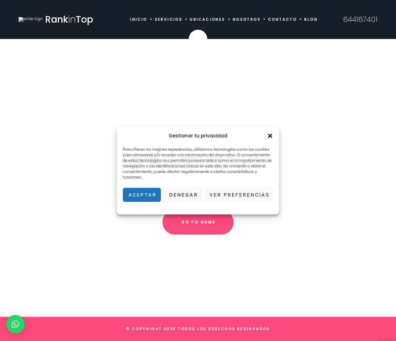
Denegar (183, 195)
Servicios (169, 19)
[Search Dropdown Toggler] (198, 39)
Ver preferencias (239, 195)
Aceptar (142, 195)
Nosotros (246, 19)
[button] (270, 136)
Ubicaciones (207, 19)
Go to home (198, 222)
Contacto (282, 19)
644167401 (360, 19)
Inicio (138, 19)
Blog (311, 19)
